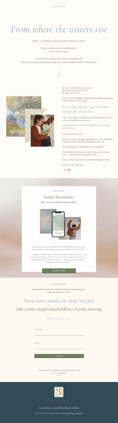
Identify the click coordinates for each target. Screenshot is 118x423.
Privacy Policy (70, 413)
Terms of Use (79, 413)
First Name (39, 329)
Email (37, 343)
